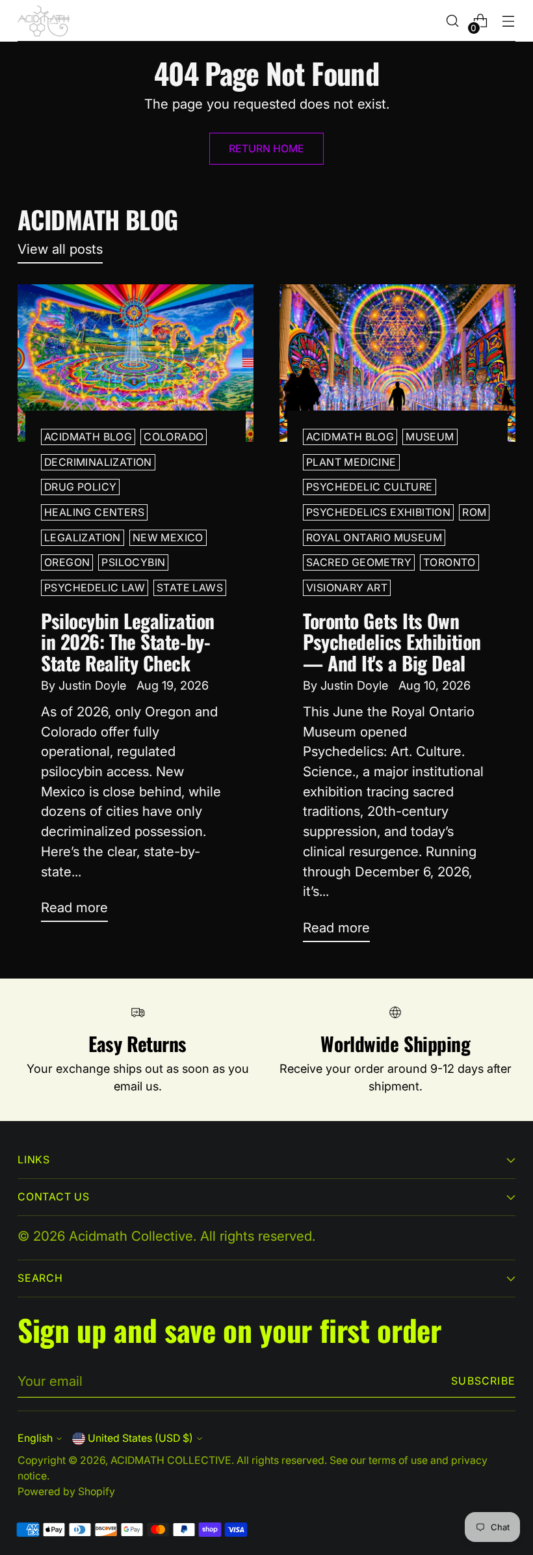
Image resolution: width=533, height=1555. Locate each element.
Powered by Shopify (66, 1491)
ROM (474, 512)
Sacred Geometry (358, 562)
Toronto (449, 562)
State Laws (190, 588)
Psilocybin (133, 562)
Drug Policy (80, 487)
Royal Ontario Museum (374, 538)
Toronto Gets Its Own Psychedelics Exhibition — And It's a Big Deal (392, 641)
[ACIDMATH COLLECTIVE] (44, 20)
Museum (430, 437)
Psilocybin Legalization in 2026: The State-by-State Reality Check (127, 641)
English (35, 1438)
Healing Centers (94, 512)
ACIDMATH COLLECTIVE (170, 1460)
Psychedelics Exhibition (378, 512)
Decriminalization (98, 462)
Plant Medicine (351, 462)
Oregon (67, 562)
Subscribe (483, 1381)
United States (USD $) (140, 1438)
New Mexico (168, 538)
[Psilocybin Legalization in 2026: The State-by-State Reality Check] (136, 363)
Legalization (82, 538)
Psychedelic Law (94, 588)
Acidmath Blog (88, 437)
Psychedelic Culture (369, 487)
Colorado (173, 437)
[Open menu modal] (508, 21)
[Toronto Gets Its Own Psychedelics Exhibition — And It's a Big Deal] (397, 363)
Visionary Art (346, 588)
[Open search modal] (452, 21)
